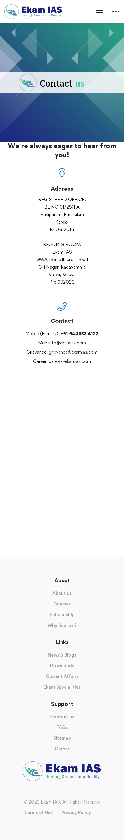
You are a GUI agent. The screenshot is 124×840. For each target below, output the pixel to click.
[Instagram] (56, 377)
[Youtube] (62, 377)
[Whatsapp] (67, 377)
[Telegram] (73, 377)
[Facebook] (50, 377)
